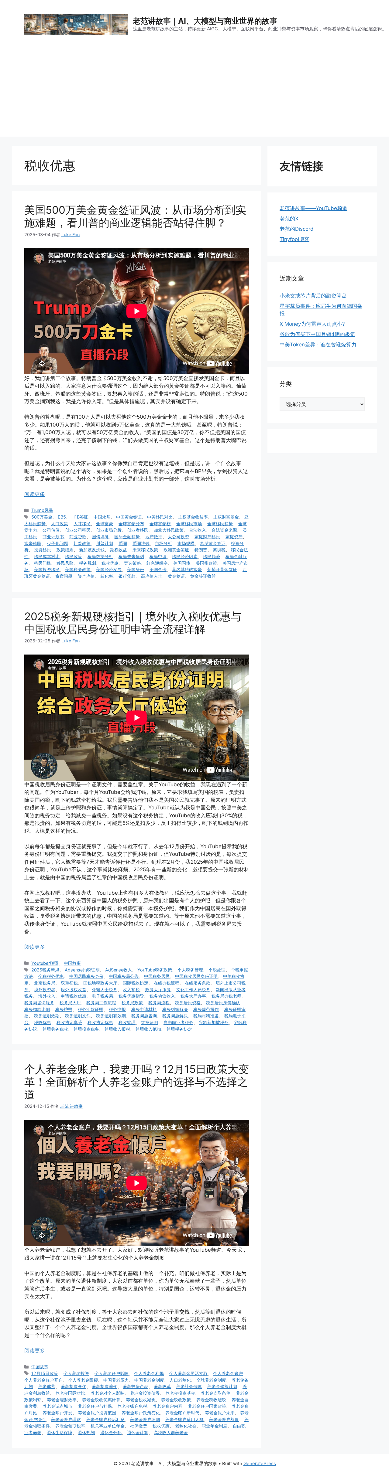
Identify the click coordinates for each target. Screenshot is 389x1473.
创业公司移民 (78, 529)
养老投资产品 (135, 1386)
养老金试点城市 (57, 1406)
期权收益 (118, 549)
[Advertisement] (194, 94)
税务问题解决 (175, 1015)
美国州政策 (206, 563)
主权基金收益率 (193, 516)
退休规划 (86, 1432)
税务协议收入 (162, 995)
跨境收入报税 (117, 1029)
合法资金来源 (224, 529)
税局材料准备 (206, 1015)
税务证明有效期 (111, 1015)
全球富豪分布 (131, 523)
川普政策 (82, 543)
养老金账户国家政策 (207, 1406)
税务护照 (63, 1009)
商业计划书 (53, 536)
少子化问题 (57, 543)
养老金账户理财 (66, 1419)
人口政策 (59, 523)
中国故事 (72, 963)
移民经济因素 (185, 556)
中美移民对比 (160, 516)
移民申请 (158, 556)
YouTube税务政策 (154, 969)
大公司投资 (178, 536)
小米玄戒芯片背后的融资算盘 (313, 296)
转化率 (106, 576)
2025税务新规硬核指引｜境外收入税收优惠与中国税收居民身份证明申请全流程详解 (132, 622)
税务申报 (117, 1009)
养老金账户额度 (224, 1419)
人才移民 (82, 523)
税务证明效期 (47, 1015)
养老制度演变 (104, 1386)
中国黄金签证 (129, 516)
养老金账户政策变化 (141, 1412)
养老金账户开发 (57, 1412)
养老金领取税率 (70, 1425)
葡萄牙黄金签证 (222, 569)
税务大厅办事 (193, 995)
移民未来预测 (131, 556)
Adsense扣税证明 (82, 969)
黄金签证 (176, 576)
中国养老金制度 (149, 1380)
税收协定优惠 (100, 1022)
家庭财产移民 (207, 536)
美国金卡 (158, 569)
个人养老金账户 (228, 1373)
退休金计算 (137, 1432)
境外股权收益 (73, 989)
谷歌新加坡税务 (214, 1022)
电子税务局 (102, 995)
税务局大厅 (70, 1002)
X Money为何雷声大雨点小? (312, 324)
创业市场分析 (109, 529)
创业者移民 (137, 529)
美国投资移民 (47, 569)
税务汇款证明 (90, 1009)
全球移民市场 (189, 523)
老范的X (289, 219)
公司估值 (51, 529)
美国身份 (135, 569)
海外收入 (46, 995)
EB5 (62, 516)
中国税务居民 (157, 976)
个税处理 (216, 969)
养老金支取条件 (215, 1393)
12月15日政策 (44, 1373)
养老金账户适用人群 (184, 1419)
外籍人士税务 (104, 989)
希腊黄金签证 (212, 543)
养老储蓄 (46, 1386)
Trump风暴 (42, 510)
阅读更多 (34, 494)
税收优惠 (110, 563)
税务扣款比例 (37, 1009)
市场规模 (185, 543)
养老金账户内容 (167, 1406)
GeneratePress (259, 1463)
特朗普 (200, 549)
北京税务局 (44, 982)
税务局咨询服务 (39, 1002)
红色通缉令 (157, 563)
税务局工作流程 (101, 1002)
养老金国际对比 (70, 1393)
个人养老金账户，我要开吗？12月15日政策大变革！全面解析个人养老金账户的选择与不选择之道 (136, 1082)
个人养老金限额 (83, 1380)
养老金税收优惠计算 (101, 1399)
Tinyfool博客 (294, 239)
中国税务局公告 (124, 976)
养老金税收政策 (176, 1399)
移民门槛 (42, 563)
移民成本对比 (47, 556)
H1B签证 (79, 516)
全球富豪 (104, 523)
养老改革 (162, 1386)
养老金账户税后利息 (105, 1419)
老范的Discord (297, 229)
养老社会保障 (189, 1386)
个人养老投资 (76, 1373)
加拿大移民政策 (169, 529)
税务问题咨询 (144, 1015)
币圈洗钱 (141, 543)
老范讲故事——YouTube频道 (313, 208)
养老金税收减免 (141, 1399)
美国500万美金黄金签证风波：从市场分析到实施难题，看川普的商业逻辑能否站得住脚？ (135, 216)
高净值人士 (151, 576)
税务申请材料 (144, 1009)
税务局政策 (132, 1002)
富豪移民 (32, 543)
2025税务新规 (45, 969)
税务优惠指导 (131, 995)
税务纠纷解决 (175, 1009)
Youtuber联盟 (44, 963)
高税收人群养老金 (171, 1432)
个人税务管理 (190, 969)
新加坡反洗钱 (92, 549)
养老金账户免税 (132, 1406)
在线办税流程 (166, 982)
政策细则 (65, 549)
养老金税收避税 (211, 1399)
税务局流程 (159, 1002)
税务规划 (87, 563)
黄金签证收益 (203, 576)
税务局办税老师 (226, 995)
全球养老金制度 (211, 1380)
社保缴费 (138, 1425)
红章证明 (149, 1022)
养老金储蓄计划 (222, 1386)
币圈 (123, 543)
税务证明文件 (78, 1015)
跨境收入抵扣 (148, 1029)
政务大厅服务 (158, 989)
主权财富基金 (226, 516)
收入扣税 (131, 989)
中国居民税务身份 (86, 976)
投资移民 (42, 549)
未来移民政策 (145, 549)
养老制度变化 (73, 1386)
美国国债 (181, 563)
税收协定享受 (69, 1022)
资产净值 (86, 576)
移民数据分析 (100, 556)
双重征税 (69, 982)
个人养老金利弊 (149, 1373)
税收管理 (127, 1022)
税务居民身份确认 (223, 1002)
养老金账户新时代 (182, 1412)
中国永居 (102, 516)
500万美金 (41, 516)
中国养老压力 (116, 1380)
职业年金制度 (214, 1425)
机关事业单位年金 (108, 1425)
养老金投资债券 (145, 1393)
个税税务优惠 (51, 976)
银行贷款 (127, 576)
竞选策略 (132, 563)
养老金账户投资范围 (97, 1412)
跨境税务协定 (179, 1029)
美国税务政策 (78, 569)
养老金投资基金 (180, 1393)
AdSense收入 (118, 969)
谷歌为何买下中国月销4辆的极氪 (317, 334)
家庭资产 (234, 536)
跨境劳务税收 (55, 1029)
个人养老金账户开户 (43, 1380)
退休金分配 (111, 1432)
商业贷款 (77, 536)
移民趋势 (211, 556)
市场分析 (163, 543)
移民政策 (73, 556)
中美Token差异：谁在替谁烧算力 (318, 345)
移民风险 (65, 563)
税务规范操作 (206, 1009)
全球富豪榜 (160, 523)
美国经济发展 (109, 569)
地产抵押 (153, 536)
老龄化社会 (185, 1425)
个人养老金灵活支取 (188, 1373)
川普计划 (104, 543)
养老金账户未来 (220, 1412)
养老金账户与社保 (95, 1406)
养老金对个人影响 (108, 1393)
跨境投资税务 (86, 1029)
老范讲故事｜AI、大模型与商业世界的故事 (205, 21)
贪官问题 (63, 576)
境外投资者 (44, 989)
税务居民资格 (188, 1002)
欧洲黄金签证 (176, 549)
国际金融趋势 (127, 536)
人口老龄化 (180, 1380)
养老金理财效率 (62, 1399)
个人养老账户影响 (112, 1373)
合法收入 (197, 529)
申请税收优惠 (73, 995)
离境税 (219, 549)
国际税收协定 (135, 982)
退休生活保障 (59, 1432)
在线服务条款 (197, 982)
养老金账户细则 (145, 1419)
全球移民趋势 (220, 523)
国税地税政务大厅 (100, 982)
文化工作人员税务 (193, 989)
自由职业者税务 (178, 1022)
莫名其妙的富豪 (187, 569)
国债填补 (100, 536)
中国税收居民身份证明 (196, 976)
